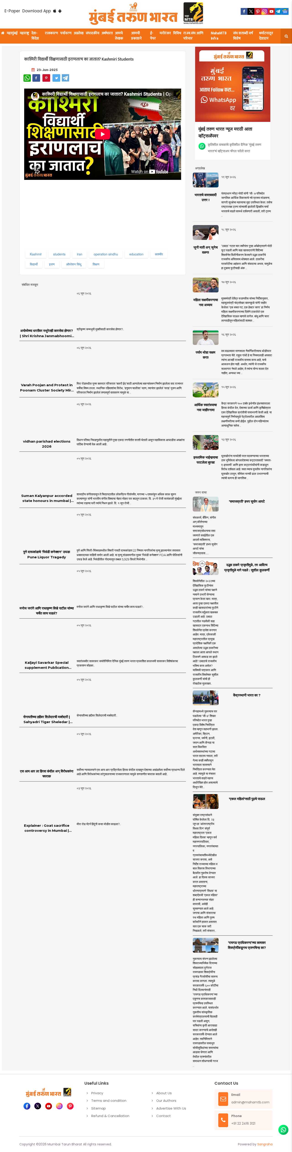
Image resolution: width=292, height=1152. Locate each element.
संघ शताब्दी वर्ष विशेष (243, 36)
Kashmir (36, 254)
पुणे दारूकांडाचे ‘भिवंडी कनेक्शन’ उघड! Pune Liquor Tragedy (46, 554)
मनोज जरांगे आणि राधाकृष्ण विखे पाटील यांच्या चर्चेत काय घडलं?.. (110, 607)
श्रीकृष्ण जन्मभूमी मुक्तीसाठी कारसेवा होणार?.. (100, 329)
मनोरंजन (165, 33)
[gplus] (264, 11)
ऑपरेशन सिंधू (73, 264)
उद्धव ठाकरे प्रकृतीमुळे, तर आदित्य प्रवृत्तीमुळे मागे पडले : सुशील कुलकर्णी (246, 567)
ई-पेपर (153, 36)
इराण (52, 264)
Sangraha (265, 1144)
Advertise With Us (171, 1108)
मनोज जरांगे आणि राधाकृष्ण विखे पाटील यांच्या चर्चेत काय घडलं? (47, 611)
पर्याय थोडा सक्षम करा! (205, 355)
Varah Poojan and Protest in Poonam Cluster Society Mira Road (46, 388)
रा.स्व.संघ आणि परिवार (193, 36)
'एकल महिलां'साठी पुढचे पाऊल (247, 799)
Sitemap (98, 1108)
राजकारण (51, 33)
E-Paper (12, 11)
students (59, 254)
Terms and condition (108, 1100)
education (136, 254)
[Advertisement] (103, 217)
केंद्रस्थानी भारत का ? (247, 695)
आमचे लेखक (119, 36)
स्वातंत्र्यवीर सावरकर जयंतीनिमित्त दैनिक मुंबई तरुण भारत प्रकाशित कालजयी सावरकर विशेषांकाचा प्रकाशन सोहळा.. (127, 663)
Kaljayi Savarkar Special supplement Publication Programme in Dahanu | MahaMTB (47, 665)
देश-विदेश (35, 36)
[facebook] (244, 11)
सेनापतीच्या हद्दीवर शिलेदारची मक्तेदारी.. (97, 715)
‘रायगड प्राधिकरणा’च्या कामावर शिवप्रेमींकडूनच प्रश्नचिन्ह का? (247, 945)
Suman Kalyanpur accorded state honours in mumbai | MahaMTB (46, 498)
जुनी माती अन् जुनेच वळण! (205, 250)
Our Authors (166, 1100)
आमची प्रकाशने (136, 36)
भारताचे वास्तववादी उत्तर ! (205, 197)
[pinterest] (257, 11)
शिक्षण (96, 264)
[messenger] (271, 11)
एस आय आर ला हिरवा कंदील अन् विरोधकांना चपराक (46, 774)
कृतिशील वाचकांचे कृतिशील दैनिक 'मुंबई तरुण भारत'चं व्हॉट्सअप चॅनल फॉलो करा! (234, 147)
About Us (164, 1093)
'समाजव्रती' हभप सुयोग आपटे (247, 501)
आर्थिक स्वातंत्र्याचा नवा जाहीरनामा (205, 407)
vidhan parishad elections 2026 (46, 444)
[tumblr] (278, 11)
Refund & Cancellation (110, 1115)
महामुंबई (12, 33)
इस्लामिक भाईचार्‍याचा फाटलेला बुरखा (205, 460)
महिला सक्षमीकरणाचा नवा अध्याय (205, 302)
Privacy (97, 1093)
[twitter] (251, 11)
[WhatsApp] (27, 78)
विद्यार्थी (34, 264)
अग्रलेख (78, 33)
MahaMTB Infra (219, 36)
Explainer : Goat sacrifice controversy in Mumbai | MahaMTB (46, 828)
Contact (163, 1115)
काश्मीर (159, 254)
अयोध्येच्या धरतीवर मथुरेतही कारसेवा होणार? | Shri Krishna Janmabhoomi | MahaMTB (46, 333)
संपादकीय (92, 33)
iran (79, 254)
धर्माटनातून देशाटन (266, 36)
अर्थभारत (107, 33)
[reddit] (285, 11)
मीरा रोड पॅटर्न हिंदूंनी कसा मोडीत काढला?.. (99, 824)
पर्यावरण (65, 33)
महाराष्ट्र (24, 33)
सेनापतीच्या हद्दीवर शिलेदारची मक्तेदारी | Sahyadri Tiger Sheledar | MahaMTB (46, 720)
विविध (177, 33)
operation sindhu (106, 254)
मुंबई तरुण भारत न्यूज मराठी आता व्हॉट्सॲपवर (225, 132)
